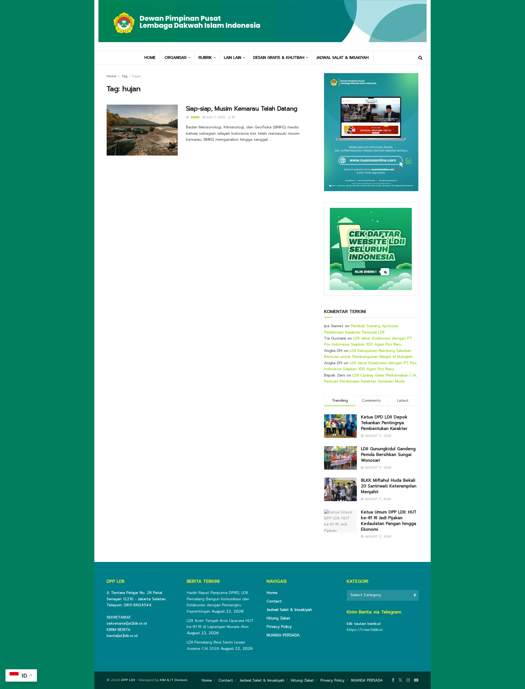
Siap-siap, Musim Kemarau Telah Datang (242, 108)
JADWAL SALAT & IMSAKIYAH (342, 58)
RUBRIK (205, 58)
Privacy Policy (279, 627)
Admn (195, 117)
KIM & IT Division (173, 679)
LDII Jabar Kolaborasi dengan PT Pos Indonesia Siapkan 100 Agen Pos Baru (368, 341)
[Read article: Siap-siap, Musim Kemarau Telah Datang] (142, 130)
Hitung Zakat (278, 618)
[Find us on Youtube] (416, 680)
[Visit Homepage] (262, 25)
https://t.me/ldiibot (365, 630)
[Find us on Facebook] (393, 680)
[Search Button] (420, 58)
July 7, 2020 (215, 117)
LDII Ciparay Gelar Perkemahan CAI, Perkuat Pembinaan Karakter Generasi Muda (370, 378)
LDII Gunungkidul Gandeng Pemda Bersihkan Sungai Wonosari (388, 454)
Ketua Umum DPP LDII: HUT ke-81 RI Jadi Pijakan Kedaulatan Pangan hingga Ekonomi (388, 520)
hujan (136, 76)
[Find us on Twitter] (400, 680)
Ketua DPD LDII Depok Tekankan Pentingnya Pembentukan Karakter (384, 423)
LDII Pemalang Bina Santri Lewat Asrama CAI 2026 (216, 645)
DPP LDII (128, 679)
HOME (150, 58)
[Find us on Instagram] (408, 680)
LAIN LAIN (232, 58)
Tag (124, 76)
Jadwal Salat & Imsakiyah (289, 610)
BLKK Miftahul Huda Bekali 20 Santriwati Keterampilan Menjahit (388, 486)
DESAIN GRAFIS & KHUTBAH (278, 58)
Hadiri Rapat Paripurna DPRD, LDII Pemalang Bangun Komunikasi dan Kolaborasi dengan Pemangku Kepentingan (218, 602)
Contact (274, 601)
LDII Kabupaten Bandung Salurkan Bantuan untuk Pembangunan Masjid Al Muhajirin (368, 354)
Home (111, 76)
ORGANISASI (175, 58)
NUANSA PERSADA (283, 635)
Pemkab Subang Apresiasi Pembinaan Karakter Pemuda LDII (361, 329)
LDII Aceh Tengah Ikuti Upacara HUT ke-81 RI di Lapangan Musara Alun (220, 624)
